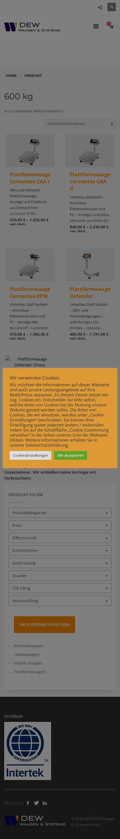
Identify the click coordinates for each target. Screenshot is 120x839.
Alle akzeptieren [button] (70, 455)
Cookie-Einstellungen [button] (30, 455)
